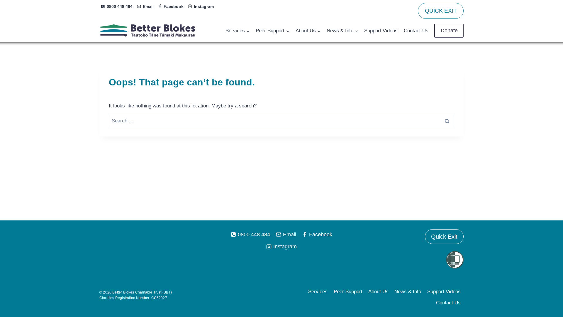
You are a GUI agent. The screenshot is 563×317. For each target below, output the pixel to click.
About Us (378, 291)
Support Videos (381, 30)
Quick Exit (444, 236)
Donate (449, 30)
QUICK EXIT (441, 11)
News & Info (407, 291)
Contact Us (416, 30)
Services (318, 291)
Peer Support (348, 291)
